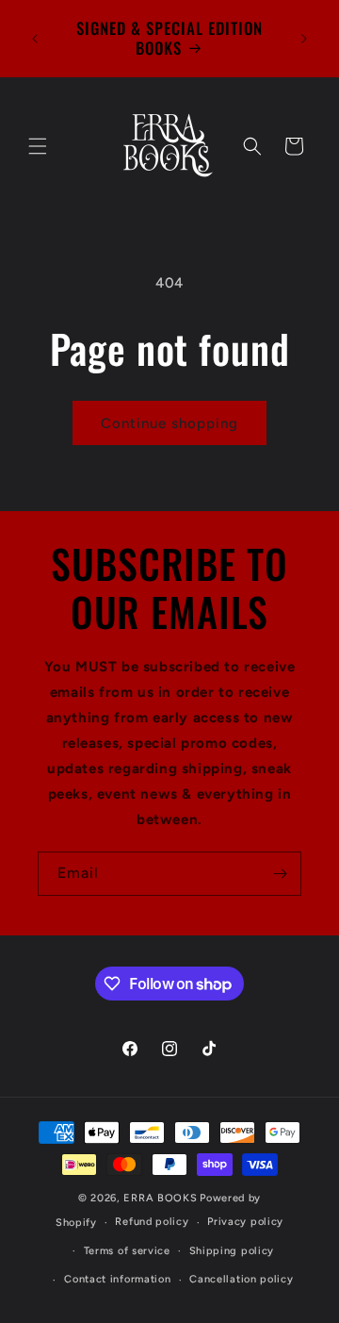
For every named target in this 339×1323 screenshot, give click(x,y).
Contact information (117, 1279)
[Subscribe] (279, 874)
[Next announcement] (304, 38)
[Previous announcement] (35, 38)
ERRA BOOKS (160, 1198)
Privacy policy (245, 1222)
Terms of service (127, 1251)
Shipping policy (232, 1251)
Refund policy (151, 1222)
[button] (37, 146)
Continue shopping (169, 423)
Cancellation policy (241, 1279)
